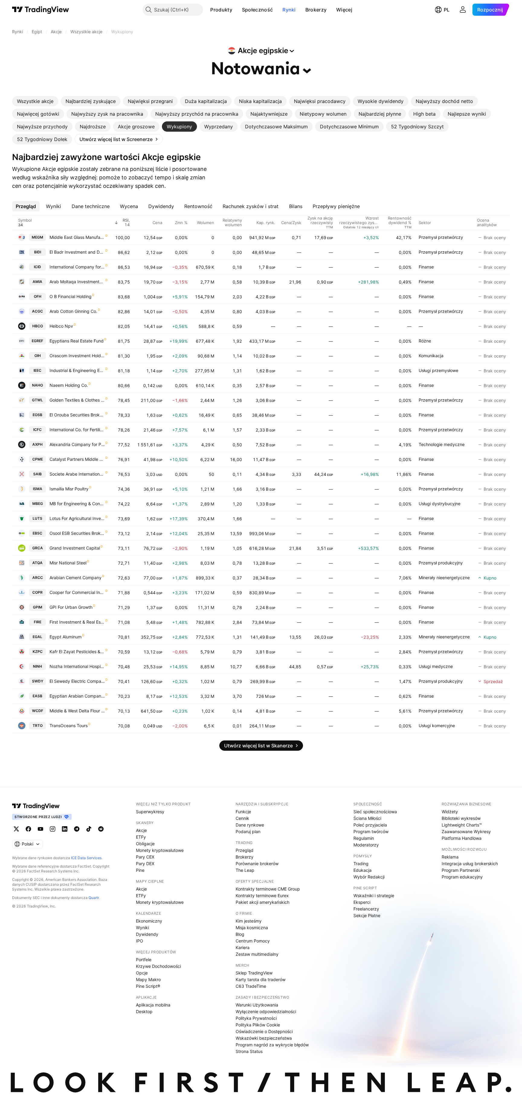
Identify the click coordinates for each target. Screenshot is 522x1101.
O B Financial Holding (71, 296)
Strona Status (249, 1051)
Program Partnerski (461, 870)
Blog (240, 934)
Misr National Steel (68, 562)
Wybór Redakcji (369, 876)
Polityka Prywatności (256, 1018)
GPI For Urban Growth (71, 607)
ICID (37, 267)
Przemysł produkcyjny (441, 562)
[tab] (35, 101)
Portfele (143, 959)
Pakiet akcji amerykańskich (262, 902)
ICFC (37, 429)
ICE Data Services (86, 857)
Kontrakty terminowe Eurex (262, 895)
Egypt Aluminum (66, 636)
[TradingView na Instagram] (52, 829)
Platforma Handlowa (462, 838)
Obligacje (145, 843)
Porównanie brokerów (257, 863)
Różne (425, 340)
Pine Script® (148, 986)
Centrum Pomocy (253, 940)
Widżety (450, 811)
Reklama (450, 856)
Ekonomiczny (149, 920)
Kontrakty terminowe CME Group (268, 888)
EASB (37, 696)
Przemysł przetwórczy (441, 237)
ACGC (37, 311)
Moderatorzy (366, 844)
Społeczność (257, 10)
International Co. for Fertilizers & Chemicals (77, 429)
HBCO (37, 326)
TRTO (38, 725)
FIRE (37, 622)
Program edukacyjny (462, 876)
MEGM (37, 237)
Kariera (243, 947)
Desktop (144, 1011)
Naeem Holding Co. (69, 385)
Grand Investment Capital (75, 547)
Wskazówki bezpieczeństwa (264, 1038)
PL (447, 10)
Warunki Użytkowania (257, 1004)
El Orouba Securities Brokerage (77, 414)
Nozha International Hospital (77, 666)
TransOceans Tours (69, 725)
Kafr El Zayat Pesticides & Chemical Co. (77, 651)
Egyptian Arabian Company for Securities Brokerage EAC (77, 695)
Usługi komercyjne (437, 725)
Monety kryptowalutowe (160, 850)
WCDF (37, 710)
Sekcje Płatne (366, 915)
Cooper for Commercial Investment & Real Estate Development (77, 592)
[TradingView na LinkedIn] (64, 829)
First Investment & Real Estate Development (77, 621)
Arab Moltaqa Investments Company (77, 281)
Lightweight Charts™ (462, 824)
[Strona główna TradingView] (40, 9)
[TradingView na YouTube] (40, 829)
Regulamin (363, 838)
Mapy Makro (148, 979)
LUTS (37, 518)
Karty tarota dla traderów (260, 979)
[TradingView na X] (16, 829)
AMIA (37, 281)
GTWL (37, 400)
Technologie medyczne (442, 444)
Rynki (289, 10)
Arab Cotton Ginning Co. (73, 311)
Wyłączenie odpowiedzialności (266, 1011)
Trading (361, 863)
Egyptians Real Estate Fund (77, 340)
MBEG (37, 503)
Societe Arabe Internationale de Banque (77, 474)
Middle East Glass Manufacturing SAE (77, 237)
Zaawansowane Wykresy (466, 831)
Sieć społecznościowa (375, 811)
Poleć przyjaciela (370, 824)
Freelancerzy (366, 908)
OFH (37, 296)
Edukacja (362, 870)
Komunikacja (431, 355)
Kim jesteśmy (249, 920)
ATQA (37, 562)
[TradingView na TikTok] (89, 829)
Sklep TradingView (254, 972)
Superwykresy (150, 811)
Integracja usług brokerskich (470, 863)
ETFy (141, 836)
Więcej (344, 10)
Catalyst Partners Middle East (77, 459)
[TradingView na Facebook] (28, 829)
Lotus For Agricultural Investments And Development (77, 518)
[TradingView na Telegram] (76, 829)
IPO (139, 940)
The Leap (245, 870)
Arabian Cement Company (76, 577)
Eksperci (361, 902)
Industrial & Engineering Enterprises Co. (77, 370)
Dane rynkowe (250, 824)
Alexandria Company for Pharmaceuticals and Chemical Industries (77, 444)
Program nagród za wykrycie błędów (272, 1044)
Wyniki (142, 927)
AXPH (37, 444)
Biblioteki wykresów (461, 818)
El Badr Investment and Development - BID (77, 252)
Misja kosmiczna (252, 927)
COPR (37, 592)
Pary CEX (145, 856)
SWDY (37, 681)
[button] (237, 10)
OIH (37, 355)
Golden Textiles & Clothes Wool (77, 400)
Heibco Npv (61, 326)
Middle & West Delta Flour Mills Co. (77, 710)
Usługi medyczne (436, 666)
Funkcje (243, 811)
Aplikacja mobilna (153, 1004)
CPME (37, 459)
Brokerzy (316, 10)
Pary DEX (145, 863)
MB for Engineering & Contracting (77, 503)
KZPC (38, 651)
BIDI (37, 252)
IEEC (37, 370)
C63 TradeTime (251, 986)
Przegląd (244, 850)
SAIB (37, 474)
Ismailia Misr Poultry (69, 488)
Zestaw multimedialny (257, 954)
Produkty (221, 10)
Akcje (141, 830)
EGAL (37, 636)
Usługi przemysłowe (438, 370)
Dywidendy (147, 934)
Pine (140, 870)
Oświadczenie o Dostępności (264, 1031)
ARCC (37, 577)
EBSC (37, 533)
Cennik (242, 818)
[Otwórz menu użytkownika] (463, 10)
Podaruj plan (248, 831)
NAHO (37, 385)
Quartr (94, 897)
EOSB (37, 414)
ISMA (37, 488)
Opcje (142, 972)
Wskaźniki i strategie (373, 895)
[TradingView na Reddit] (101, 829)
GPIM (37, 607)
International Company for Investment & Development (77, 266)
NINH (37, 666)
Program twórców (370, 831)
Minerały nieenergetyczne (444, 577)
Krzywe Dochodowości (158, 966)
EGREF (37, 341)
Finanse (426, 266)
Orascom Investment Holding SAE (77, 355)
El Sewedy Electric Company (77, 681)
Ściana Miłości (367, 818)
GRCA (37, 548)
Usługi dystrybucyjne (439, 503)
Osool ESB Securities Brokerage (77, 533)
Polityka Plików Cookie (258, 1024)
